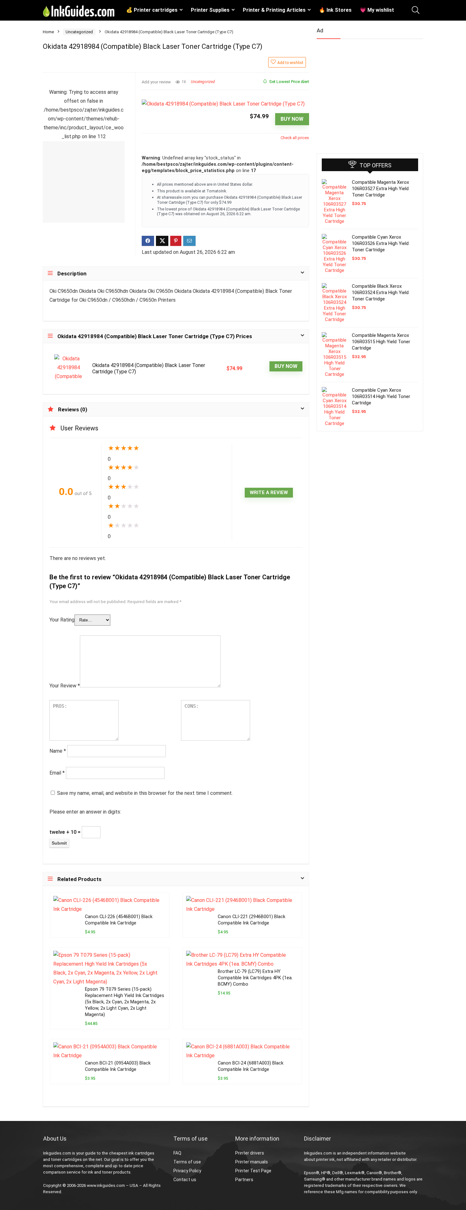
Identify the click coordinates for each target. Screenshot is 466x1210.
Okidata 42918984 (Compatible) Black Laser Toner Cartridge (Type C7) (148, 368)
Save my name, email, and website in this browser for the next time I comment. (145, 793)
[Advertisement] (364, 93)
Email (57, 773)
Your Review (64, 686)
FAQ (177, 1152)
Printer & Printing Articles (274, 10)
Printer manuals (251, 1161)
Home (48, 31)
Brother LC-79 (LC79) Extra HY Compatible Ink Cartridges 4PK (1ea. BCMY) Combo (255, 978)
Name (57, 751)
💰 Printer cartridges (152, 10)
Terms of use (187, 1161)
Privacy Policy (187, 1170)
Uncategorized (79, 31)
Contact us (184, 1179)
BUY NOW (292, 119)
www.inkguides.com (106, 1185)
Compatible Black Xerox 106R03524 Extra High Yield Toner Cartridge (380, 292)
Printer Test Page (253, 1170)
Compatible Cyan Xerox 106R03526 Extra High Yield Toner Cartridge (380, 243)
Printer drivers (249, 1152)
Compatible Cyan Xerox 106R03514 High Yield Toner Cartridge (381, 396)
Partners (244, 1179)
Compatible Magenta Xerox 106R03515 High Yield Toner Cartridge (381, 341)
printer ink (325, 1159)
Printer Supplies (210, 10)
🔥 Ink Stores (335, 10)
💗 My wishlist (377, 10)
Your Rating (61, 620)
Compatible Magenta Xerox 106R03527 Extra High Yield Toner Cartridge (380, 188)
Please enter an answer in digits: (85, 812)
